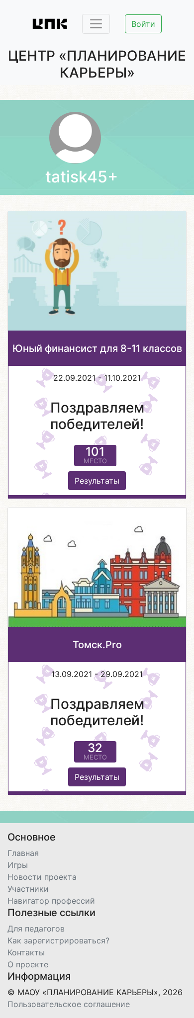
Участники (28, 889)
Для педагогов (36, 928)
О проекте (27, 964)
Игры (17, 865)
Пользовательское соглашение (68, 1004)
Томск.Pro (97, 645)
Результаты (97, 481)
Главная (23, 853)
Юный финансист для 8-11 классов (97, 348)
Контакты (26, 952)
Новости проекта (42, 877)
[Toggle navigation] (96, 24)
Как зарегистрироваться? (58, 940)
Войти (143, 24)
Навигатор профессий (51, 901)
